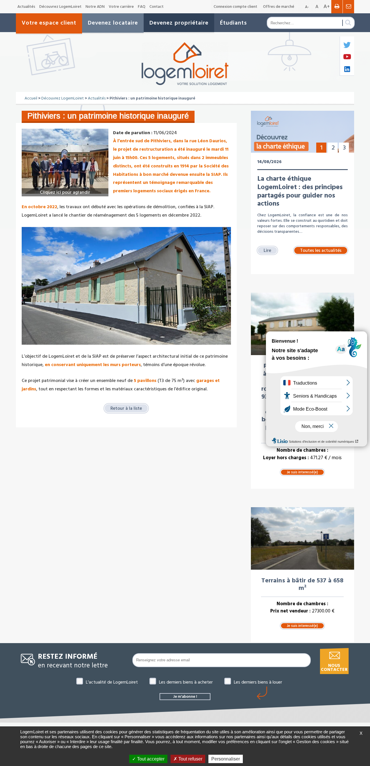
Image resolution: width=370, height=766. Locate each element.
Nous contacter (334, 667)
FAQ (141, 7)
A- (307, 7)
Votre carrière (121, 7)
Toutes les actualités (320, 250)
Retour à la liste (126, 408)
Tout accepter (150, 758)
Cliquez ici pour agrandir (65, 192)
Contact (156, 7)
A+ (326, 6)
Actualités (26, 7)
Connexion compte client (235, 7)
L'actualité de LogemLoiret (112, 682)
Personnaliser (225, 758)
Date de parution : (132, 133)
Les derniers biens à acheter (186, 682)
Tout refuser (189, 758)
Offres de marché (278, 7)
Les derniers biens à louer (258, 682)
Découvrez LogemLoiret (60, 7)
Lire (267, 250)
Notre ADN (95, 7)
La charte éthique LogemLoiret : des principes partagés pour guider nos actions (300, 191)
